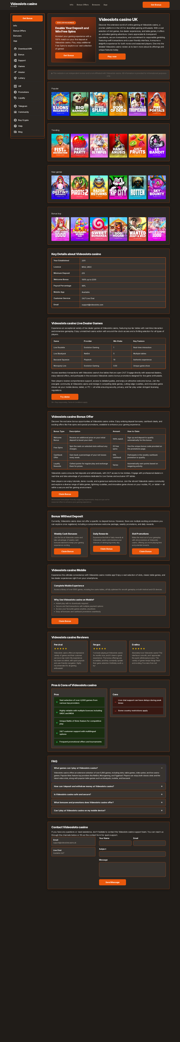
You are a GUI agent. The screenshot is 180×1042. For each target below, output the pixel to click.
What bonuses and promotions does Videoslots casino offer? (84, 802)
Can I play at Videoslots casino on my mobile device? (79, 810)
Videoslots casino (23, 4)
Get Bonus (69, 55)
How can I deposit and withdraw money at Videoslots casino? (84, 786)
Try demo (65, 397)
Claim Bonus (65, 494)
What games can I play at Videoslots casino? (76, 768)
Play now (112, 56)
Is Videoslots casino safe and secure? (72, 794)
